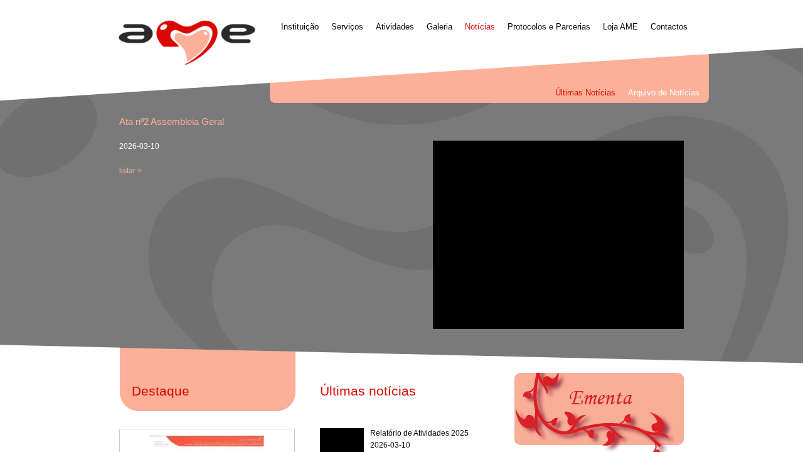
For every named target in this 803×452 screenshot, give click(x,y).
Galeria (439, 26)
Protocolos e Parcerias (549, 26)
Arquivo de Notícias (663, 92)
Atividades (395, 26)
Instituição (300, 26)
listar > (130, 170)
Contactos (669, 26)
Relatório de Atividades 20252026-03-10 (419, 439)
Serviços (347, 26)
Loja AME (620, 26)
